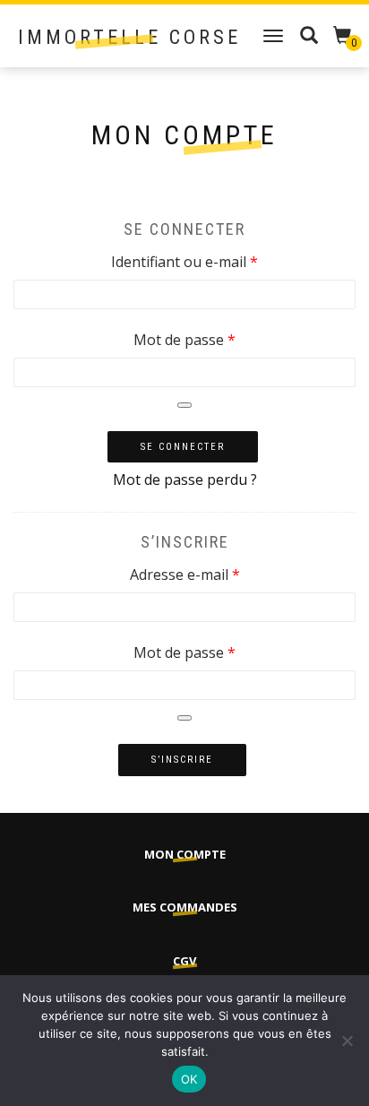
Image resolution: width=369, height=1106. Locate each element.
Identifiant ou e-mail (222, 261)
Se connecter (183, 447)
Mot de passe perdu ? (185, 479)
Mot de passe (222, 339)
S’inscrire (182, 759)
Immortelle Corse (129, 37)
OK (189, 1079)
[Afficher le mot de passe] (184, 405)
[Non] (347, 1041)
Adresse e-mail (222, 574)
